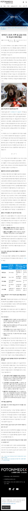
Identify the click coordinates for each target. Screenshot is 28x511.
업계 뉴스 (5, 27)
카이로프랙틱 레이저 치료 (20, 40)
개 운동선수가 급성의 (15, 112)
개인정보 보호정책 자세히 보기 (9, 503)
